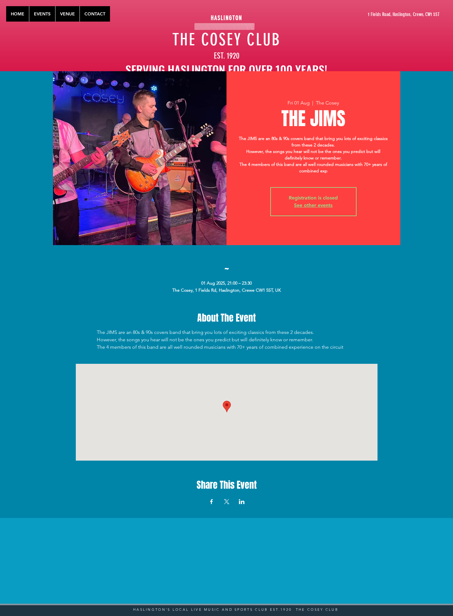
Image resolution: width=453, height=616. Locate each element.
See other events (313, 205)
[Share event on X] (227, 501)
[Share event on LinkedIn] (242, 501)
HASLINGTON (226, 18)
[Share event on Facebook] (211, 501)
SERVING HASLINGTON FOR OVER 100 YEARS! (226, 69)
